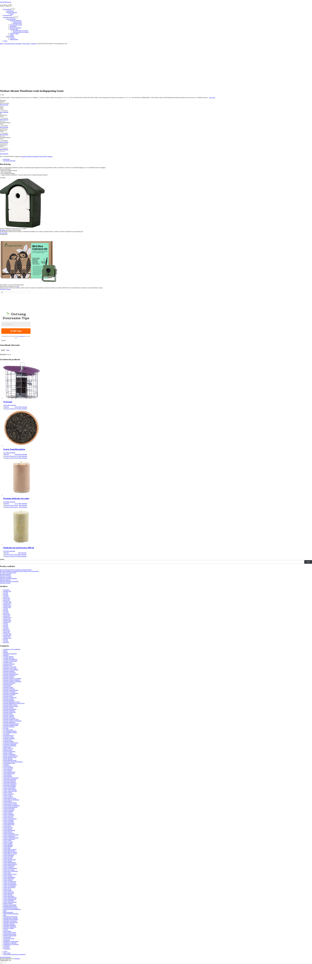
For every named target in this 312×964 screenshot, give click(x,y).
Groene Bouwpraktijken (9, 785)
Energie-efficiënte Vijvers (9, 757)
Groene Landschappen (9, 836)
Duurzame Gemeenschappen (10, 690)
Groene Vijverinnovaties (9, 883)
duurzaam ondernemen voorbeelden (9, 581)
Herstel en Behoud (8, 903)
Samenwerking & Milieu (9, 932)
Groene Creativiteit (8, 796)
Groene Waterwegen (8, 891)
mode (4, 915)
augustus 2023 (7, 622)
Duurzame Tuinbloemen (9, 712)
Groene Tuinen (7, 872)
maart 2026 (6, 589)
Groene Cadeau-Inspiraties (10, 791)
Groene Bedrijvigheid (8, 773)
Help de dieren (10, 36)
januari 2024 (6, 616)
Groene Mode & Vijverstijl (10, 852)
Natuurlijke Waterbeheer (9, 925)
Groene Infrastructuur (8, 824)
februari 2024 (6, 614)
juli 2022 (5, 639)
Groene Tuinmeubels (8, 878)
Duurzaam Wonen (8, 684)
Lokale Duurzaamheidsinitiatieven (12, 909)
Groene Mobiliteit (7, 846)
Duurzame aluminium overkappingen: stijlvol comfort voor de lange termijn (19, 571)
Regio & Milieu (7, 931)
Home (1, 43)
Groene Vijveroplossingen (10, 884)
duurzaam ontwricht (5, 583)
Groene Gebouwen (8, 817)
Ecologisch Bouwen (8, 735)
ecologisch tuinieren (8, 741)
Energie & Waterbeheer (9, 751)
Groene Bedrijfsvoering (9, 772)
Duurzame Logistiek (8, 699)
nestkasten (33, 43)
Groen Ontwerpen (8, 769)
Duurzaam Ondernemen (9, 672)
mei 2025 (5, 594)
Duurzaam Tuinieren (8, 677)
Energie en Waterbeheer (9, 754)
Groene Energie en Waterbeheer (11, 805)
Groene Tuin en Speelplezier (10, 871)
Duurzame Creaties (8, 687)
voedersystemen (14, 39)
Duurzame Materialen (8, 700)
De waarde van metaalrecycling (8, 572)
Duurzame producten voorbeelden (13, 43)
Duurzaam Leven (7, 665)
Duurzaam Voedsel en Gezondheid (12, 678)
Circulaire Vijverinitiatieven (10, 659)
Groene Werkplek (7, 894)
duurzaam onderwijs (5, 580)
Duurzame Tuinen (8, 713)
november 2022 (7, 635)
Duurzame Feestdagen (9, 688)
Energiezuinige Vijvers (9, 763)
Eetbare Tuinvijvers (8, 748)
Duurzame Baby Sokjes (16, 24)
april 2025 (5, 595)
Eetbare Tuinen (7, 747)
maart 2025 (6, 597)
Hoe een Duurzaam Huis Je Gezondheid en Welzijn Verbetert (15, 569)
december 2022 (7, 633)
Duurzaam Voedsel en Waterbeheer (12, 681)
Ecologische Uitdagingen (9, 744)
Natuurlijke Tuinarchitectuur (10, 922)
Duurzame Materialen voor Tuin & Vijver (14, 703)
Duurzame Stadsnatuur (9, 710)
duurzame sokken (14, 33)
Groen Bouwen (7, 766)
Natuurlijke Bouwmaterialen (10, 918)
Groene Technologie (8, 867)
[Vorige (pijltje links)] (0, 963)
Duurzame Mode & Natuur (10, 704)
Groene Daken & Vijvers (9, 798)
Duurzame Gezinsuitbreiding (10, 693)
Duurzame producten (8, 17)
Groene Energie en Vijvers (10, 804)
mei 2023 (5, 626)
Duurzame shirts (14, 29)
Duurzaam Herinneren (9, 664)
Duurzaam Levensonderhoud (10, 669)
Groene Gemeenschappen (9, 818)
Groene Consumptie (8, 794)
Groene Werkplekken (8, 896)
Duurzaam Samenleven (9, 675)
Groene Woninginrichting (9, 899)
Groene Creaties (7, 795)
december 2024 (7, 601)
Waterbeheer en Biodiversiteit (10, 941)
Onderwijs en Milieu (8, 928)
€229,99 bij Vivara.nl (5, 289)
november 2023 (7, 617)
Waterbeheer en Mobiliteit (9, 943)
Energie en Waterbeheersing (10, 756)
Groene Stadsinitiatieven (9, 862)
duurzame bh (13, 26)
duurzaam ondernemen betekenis (8, 578)
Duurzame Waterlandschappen (11, 723)
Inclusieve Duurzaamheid (9, 905)
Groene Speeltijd (7, 861)
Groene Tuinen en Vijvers (9, 874)
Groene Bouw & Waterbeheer (11, 778)
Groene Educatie (7, 801)
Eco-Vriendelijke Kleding (9, 731)
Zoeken (2, 559)
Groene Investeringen (8, 833)
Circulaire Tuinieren (8, 656)
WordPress (17, 958)
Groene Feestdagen (8, 811)
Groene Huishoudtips (8, 823)
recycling (5, 929)
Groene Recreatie (7, 858)
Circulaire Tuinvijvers (8, 658)
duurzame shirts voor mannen (20, 30)
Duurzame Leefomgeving (9, 697)
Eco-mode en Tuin (8, 729)
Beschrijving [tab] (6, 159)
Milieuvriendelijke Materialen (10, 913)
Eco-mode (6, 728)
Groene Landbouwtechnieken (11, 834)
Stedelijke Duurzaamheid (9, 935)
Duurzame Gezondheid (9, 694)
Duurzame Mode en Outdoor (10, 706)
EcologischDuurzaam (5, 2)
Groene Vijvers (7, 889)
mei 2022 (5, 641)
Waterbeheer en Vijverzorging (11, 944)
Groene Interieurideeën (9, 830)
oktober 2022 (6, 636)
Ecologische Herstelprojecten (10, 742)
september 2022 (7, 638)
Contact (5, 41)
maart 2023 (6, 629)
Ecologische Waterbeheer (9, 745)
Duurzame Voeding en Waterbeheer (12, 721)
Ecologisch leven (7, 15)
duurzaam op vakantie (6, 577)
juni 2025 (5, 592)
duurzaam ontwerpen (5, 575)
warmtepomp (6, 940)
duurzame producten (11, 12)
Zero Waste (6, 947)
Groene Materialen (8, 845)
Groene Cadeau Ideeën (9, 788)
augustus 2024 (7, 607)
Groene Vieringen (7, 880)
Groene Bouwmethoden (9, 782)
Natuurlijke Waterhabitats (9, 926)
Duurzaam (2, 230)
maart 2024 (6, 613)
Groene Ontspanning (8, 855)
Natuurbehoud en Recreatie (10, 916)
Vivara (7, 350)
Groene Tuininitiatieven (9, 877)
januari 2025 (6, 600)
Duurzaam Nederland (8, 671)
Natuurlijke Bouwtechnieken (10, 919)
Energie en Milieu (7, 753)
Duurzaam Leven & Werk (10, 668)
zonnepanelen (10, 11)
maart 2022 (6, 642)
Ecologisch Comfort (8, 737)
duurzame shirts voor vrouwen (21, 32)
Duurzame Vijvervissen (9, 718)
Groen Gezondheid (8, 767)
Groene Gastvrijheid (8, 815)
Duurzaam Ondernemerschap (10, 674)
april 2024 (5, 611)
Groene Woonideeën (8, 900)
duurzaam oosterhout (5, 574)
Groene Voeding (7, 890)
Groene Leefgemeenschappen (11, 837)
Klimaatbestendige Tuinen (10, 906)
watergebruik (6, 945)
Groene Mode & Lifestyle (9, 849)
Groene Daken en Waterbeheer (11, 799)
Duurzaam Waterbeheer (9, 683)
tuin (18, 286)
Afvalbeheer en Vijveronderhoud (11, 649)
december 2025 (7, 591)
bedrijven (5, 652)
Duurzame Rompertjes (15, 27)
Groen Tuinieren (7, 770)
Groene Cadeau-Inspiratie (9, 789)
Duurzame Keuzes (8, 696)
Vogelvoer (12, 38)
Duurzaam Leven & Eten (9, 666)
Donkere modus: (5, 960)
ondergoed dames (17, 22)
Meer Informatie (4, 104)
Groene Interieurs (7, 832)
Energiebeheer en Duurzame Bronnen (13, 761)
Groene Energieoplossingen (10, 807)
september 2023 (7, 620)
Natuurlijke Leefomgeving (10, 921)
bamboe (12, 14)
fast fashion (6, 764)
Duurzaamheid (7, 9)
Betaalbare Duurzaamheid (10, 653)
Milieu (5, 910)
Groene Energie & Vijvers (10, 802)
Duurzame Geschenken (9, 691)
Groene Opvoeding (8, 856)
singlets (12, 35)
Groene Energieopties (8, 808)
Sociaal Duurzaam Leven (9, 934)
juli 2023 (5, 623)
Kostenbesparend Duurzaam (10, 907)
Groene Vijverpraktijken (9, 886)
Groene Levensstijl (8, 842)
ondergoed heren (17, 23)
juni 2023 (5, 625)
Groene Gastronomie (8, 814)
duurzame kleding (11, 19)
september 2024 (7, 606)
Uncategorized (7, 937)
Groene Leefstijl (7, 840)
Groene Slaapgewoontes (9, 859)
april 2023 (5, 627)
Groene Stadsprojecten (9, 865)
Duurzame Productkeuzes (9, 709)
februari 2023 (6, 630)
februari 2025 (6, 598)
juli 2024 (5, 608)
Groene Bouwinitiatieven (9, 779)
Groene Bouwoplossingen (10, 783)
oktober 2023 (6, 619)
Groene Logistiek (7, 843)
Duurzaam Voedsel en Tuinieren (11, 680)
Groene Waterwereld (8, 893)
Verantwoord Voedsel (8, 938)
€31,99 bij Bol (3, 233)
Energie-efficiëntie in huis (9, 760)
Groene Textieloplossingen (10, 868)
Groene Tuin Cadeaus (8, 870)
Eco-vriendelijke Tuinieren (10, 732)
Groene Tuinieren (7, 875)
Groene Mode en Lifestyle (10, 853)
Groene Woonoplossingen (10, 902)
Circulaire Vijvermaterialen (10, 661)
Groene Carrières (7, 792)
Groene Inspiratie (7, 829)
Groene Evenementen (8, 810)
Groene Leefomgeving (9, 839)
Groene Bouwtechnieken (9, 786)
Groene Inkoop (7, 826)
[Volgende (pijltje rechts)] (2, 963)
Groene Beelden (7, 775)
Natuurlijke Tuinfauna (9, 924)
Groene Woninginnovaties (10, 897)
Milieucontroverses (8, 912)
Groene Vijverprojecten (9, 887)
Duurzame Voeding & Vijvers (11, 719)
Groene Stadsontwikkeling (10, 864)
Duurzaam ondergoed (15, 20)
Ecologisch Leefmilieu (9, 738)
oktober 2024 (6, 604)
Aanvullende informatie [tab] (9, 160)
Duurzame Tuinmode (8, 716)
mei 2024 (5, 610)
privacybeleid (20, 336)
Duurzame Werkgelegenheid (10, 725)
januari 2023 (6, 632)
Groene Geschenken (8, 820)
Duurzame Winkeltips (8, 726)
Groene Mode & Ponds (9, 851)
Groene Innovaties (8, 827)
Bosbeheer (6, 655)
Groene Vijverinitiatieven (9, 881)
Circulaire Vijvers (7, 662)
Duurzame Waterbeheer (9, 722)
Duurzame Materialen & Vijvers (11, 702)
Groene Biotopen (7, 776)
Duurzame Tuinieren (8, 715)
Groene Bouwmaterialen (9, 780)
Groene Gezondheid (8, 821)
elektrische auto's (7, 750)
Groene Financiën (7, 813)
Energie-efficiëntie (8, 759)
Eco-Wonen (6, 734)
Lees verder (212, 97)
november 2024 (7, 603)
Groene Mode (6, 848)
